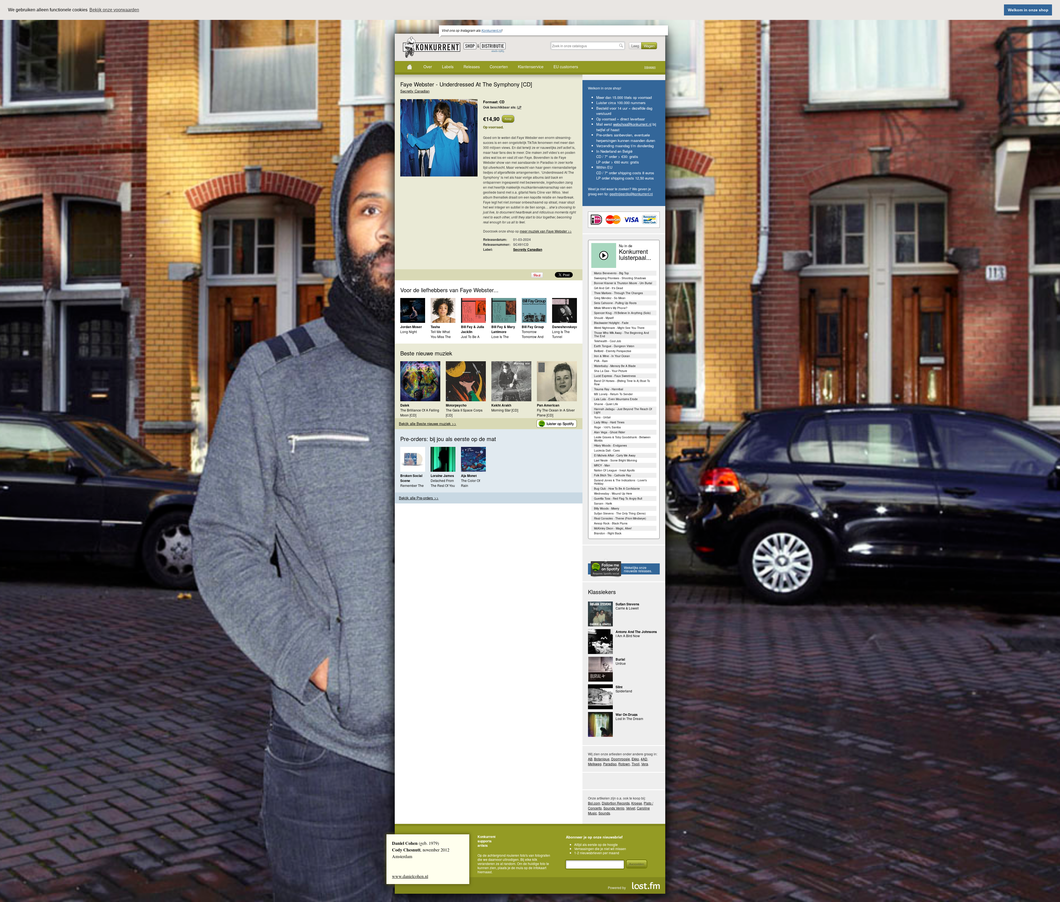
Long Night (408, 331)
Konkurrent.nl (491, 30)
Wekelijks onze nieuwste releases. (638, 569)
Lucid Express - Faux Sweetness (615, 376)
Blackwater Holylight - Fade (611, 323)
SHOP (469, 46)
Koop (508, 118)
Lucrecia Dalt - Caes (607, 450)
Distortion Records (616, 803)
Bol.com (594, 803)
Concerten (499, 66)
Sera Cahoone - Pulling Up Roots (615, 303)
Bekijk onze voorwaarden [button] (114, 9)
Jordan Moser (411, 326)
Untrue (621, 663)
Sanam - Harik (603, 503)
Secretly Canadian (415, 91)
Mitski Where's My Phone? (610, 308)
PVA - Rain (601, 361)
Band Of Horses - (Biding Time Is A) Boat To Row (622, 382)
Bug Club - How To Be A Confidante (617, 488)
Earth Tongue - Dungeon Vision (614, 346)
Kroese (636, 803)
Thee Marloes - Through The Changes (618, 293)
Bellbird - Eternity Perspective (612, 351)
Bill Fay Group (533, 326)
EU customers (565, 66)
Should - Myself (604, 318)
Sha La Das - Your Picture (610, 371)
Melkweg (594, 763)
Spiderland (624, 691)
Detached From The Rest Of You (443, 483)
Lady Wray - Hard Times (609, 422)
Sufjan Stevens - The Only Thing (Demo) (620, 513)
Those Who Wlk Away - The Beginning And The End (621, 334)
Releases (471, 66)
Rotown (624, 763)
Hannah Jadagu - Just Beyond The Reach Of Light (623, 410)
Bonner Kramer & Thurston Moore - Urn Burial (623, 283)
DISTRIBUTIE (493, 48)
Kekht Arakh (501, 405)
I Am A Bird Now (628, 635)
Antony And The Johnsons (636, 631)
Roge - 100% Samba (607, 427)
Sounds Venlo (613, 808)
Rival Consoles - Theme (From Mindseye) (620, 518)
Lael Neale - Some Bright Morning (615, 460)
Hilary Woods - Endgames (610, 445)
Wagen (649, 45)
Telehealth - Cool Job (607, 341)
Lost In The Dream (629, 718)
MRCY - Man (602, 465)
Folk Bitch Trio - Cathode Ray (612, 475)
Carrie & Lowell (627, 608)
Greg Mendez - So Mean (610, 298)
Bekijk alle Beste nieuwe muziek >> (427, 423)
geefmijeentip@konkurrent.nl (631, 193)
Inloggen (650, 66)
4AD (644, 758)
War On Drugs (627, 714)
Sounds (604, 813)
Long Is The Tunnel (561, 334)
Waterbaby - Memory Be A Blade (615, 366)
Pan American (548, 405)
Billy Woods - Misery (606, 508)
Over (427, 66)
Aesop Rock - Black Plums (610, 523)
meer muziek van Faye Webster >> (546, 231)
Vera (644, 763)
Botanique (602, 758)
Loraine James (442, 475)
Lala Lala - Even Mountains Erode (616, 399)
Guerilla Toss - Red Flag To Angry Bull (618, 498)
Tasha (435, 326)
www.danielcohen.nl (410, 876)
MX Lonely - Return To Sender (613, 394)
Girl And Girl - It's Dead (608, 288)
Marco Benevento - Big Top (611, 273)
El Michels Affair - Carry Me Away (614, 455)
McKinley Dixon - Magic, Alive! (613, 528)
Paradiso (610, 763)
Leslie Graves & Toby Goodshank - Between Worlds (622, 438)
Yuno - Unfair (602, 417)
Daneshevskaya (565, 326)
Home (409, 66)
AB (590, 758)
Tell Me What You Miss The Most (441, 336)
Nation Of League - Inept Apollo (614, 470)
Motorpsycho (456, 405)
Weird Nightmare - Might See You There (619, 328)
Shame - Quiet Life (606, 404)
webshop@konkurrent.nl (632, 124)
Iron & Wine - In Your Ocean (612, 356)
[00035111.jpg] (430, 140)
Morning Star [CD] (504, 410)
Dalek (404, 405)
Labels (448, 66)
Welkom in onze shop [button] (1028, 10)
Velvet (630, 808)
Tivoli (636, 763)
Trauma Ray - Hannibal (608, 389)
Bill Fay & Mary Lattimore (503, 329)
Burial (620, 659)
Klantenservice (531, 66)
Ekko (635, 758)
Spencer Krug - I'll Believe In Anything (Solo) (622, 313)
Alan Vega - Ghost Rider (609, 432)
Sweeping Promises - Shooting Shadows (620, 278)
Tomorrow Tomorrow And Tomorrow (533, 336)
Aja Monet (469, 475)
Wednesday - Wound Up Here (613, 493)
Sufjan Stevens (627, 604)
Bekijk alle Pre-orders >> (419, 497)
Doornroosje (620, 758)
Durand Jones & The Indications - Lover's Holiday (620, 482)
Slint (619, 686)
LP (519, 107)
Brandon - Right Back (607, 533)
